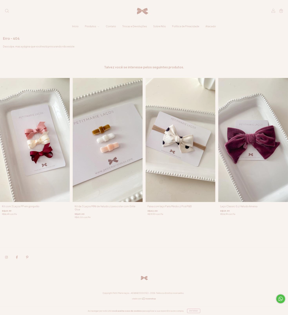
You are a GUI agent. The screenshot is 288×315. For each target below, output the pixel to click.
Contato (111, 26)
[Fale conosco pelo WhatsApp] (280, 298)
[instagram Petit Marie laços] (6, 257)
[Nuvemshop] (144, 299)
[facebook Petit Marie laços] (17, 257)
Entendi (193, 311)
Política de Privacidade (185, 26)
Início (75, 26)
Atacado (211, 26)
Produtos (91, 26)
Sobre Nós (159, 26)
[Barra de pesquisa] (7, 11)
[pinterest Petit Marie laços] (27, 257)
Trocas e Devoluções (134, 26)
